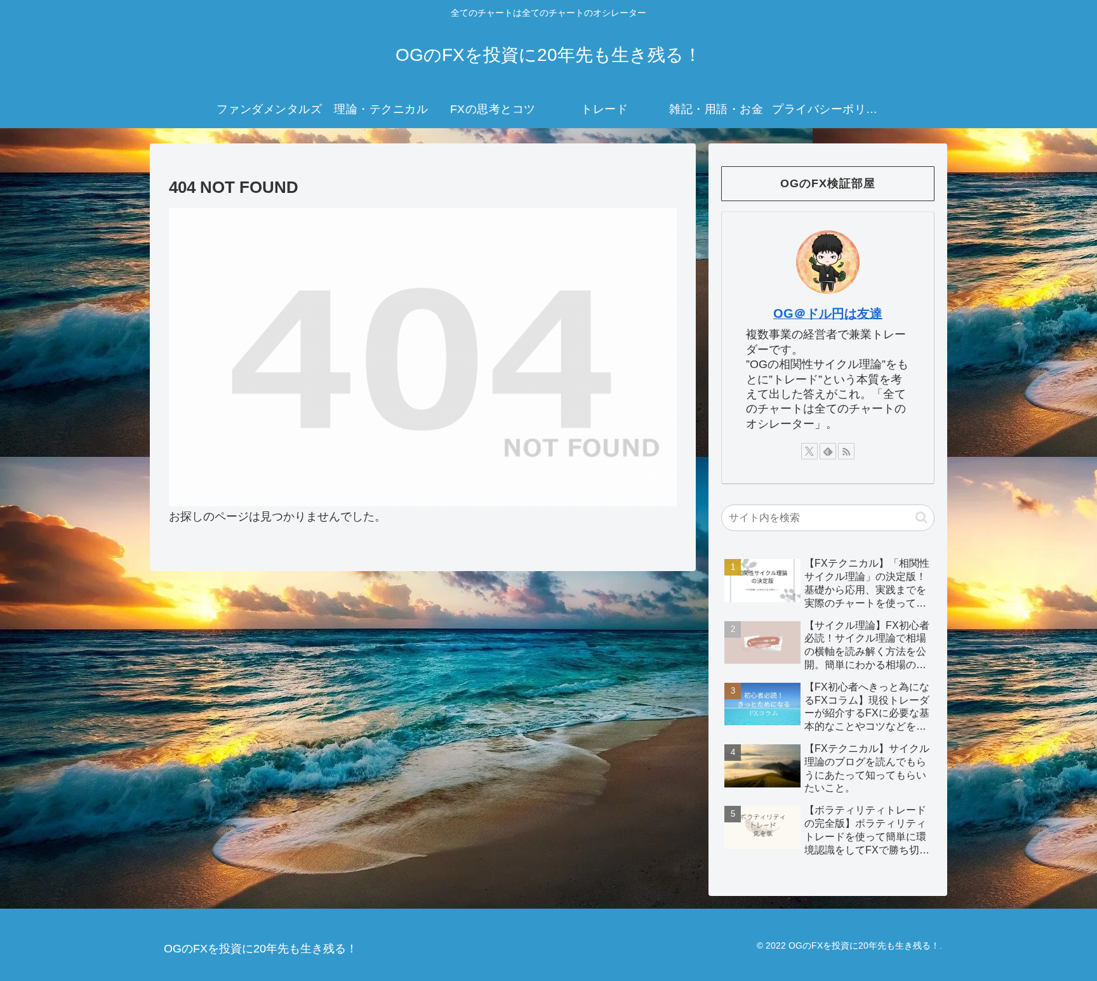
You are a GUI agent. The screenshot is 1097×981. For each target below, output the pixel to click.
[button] (921, 517)
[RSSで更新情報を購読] (846, 451)
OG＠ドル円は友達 (827, 313)
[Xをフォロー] (809, 451)
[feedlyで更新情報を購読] (828, 451)
